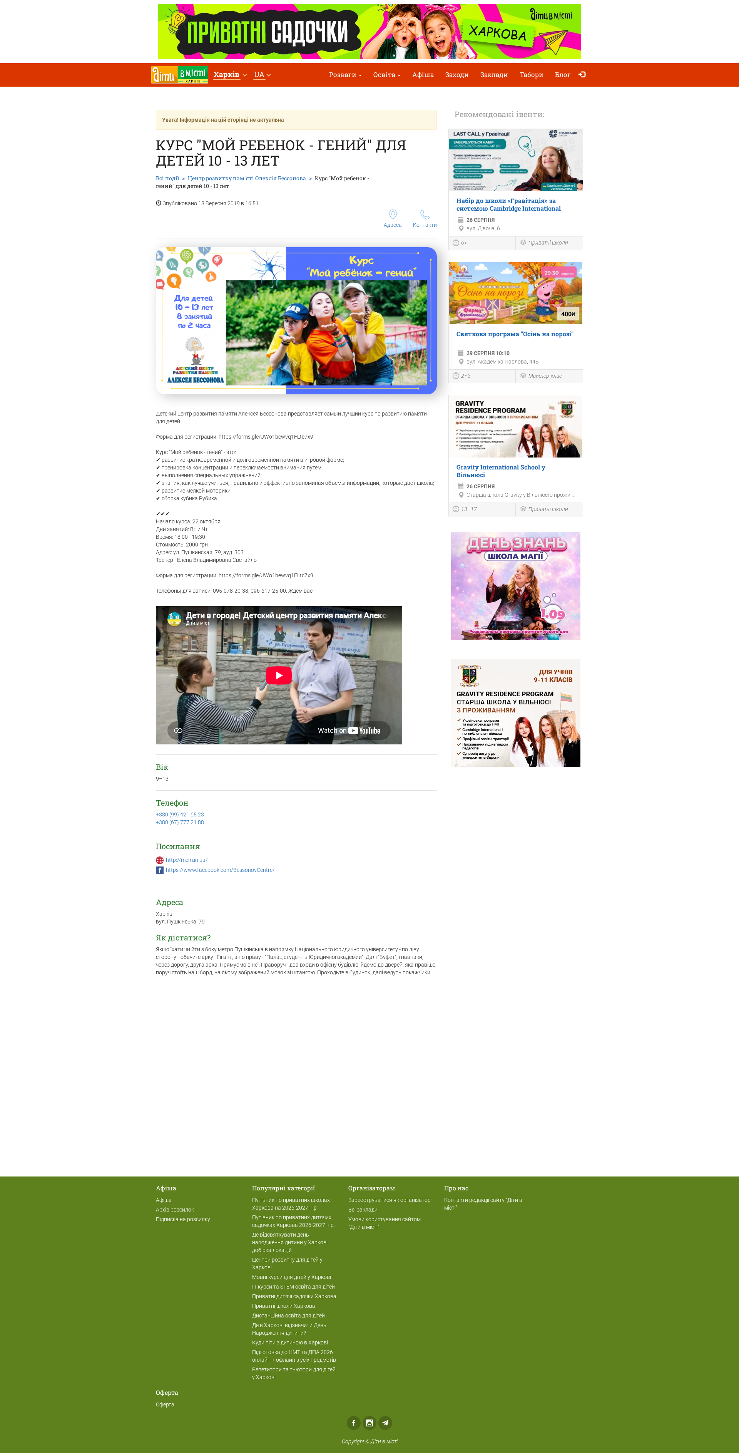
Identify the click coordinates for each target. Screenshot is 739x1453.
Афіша (423, 74)
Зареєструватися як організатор (389, 1200)
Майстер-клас (545, 376)
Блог (563, 74)
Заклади (494, 74)
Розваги (343, 74)
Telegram (385, 1423)
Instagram (369, 1423)
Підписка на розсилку (183, 1219)
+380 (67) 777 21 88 (180, 822)
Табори (531, 74)
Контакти (425, 225)
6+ (464, 243)
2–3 (466, 376)
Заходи (457, 74)
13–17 (469, 509)
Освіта (385, 74)
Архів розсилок (175, 1210)
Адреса (393, 225)
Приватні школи (548, 243)
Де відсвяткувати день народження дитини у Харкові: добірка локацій (290, 1242)
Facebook (354, 1423)
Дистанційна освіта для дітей (288, 1315)
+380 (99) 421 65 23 (180, 814)
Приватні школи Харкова (283, 1306)
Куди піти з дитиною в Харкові (290, 1342)
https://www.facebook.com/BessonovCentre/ (220, 870)
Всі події (167, 178)
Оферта (165, 1404)
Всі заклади (363, 1210)
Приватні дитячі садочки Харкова (294, 1296)
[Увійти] (584, 75)
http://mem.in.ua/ (187, 860)
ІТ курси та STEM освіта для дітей (293, 1287)
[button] (230, 75)
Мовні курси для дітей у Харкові (291, 1277)
